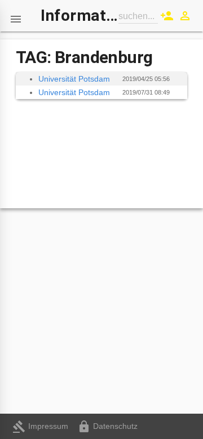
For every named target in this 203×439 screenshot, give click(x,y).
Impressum (40, 426)
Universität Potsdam (74, 78)
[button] (15, 15)
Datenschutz (107, 426)
